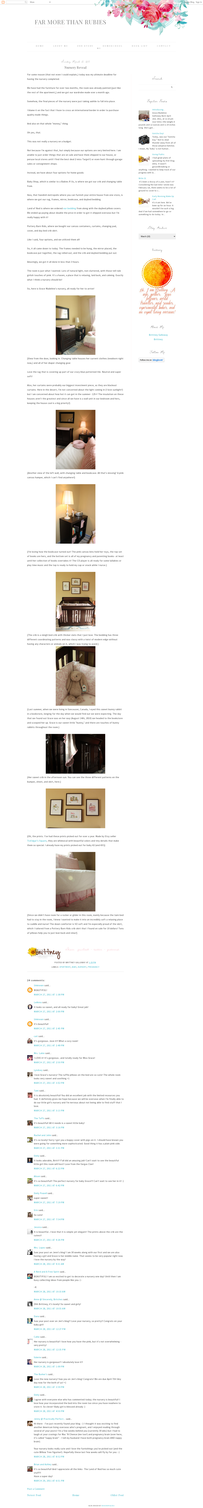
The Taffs (39, 1118)
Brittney (158, 339)
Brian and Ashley (43, 1464)
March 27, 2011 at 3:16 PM (49, 1127)
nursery (82, 967)
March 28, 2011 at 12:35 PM (50, 1349)
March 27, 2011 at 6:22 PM (49, 1168)
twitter (98, 949)
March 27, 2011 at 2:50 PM (49, 1062)
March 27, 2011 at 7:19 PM (49, 1202)
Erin (36, 1210)
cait (36, 1036)
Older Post (117, 1495)
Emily (36, 1155)
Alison (37, 1176)
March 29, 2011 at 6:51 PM (49, 1480)
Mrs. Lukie (39, 1053)
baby (74, 967)
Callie (37, 1336)
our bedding (69, 208)
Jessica (38, 1227)
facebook (83, 949)
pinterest (113, 949)
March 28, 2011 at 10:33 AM (49, 1291)
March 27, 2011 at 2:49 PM (49, 1045)
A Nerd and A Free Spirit (46, 1271)
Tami (36, 1090)
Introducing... (158, 109)
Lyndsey (38, 1070)
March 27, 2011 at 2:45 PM (49, 1028)
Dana (36, 1316)
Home (40, 46)
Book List (140, 46)
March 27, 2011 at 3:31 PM (49, 1148)
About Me (60, 46)
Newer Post (34, 1495)
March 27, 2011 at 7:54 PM (49, 1219)
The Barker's (41, 1374)
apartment (65, 967)
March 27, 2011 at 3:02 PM (49, 1082)
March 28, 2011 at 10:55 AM (49, 1308)
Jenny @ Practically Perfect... (49, 1418)
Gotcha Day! (158, 133)
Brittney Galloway (158, 334)
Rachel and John (42, 1135)
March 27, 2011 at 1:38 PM (49, 994)
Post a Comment (36, 1488)
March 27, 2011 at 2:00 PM (49, 1011)
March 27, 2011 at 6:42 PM (49, 1185)
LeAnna (38, 1002)
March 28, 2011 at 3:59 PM (49, 1387)
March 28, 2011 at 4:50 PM (49, 1411)
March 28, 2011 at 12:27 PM (50, 1329)
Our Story (85, 46)
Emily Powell (40, 1193)
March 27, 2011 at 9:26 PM (49, 1239)
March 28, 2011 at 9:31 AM (49, 1264)
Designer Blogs (108, 1506)
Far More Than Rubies (70, 22)
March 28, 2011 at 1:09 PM (49, 1366)
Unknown (39, 985)
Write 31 (142, 178)
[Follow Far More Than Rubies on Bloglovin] (151, 361)
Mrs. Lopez (39, 1247)
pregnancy (93, 967)
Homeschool (113, 46)
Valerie (37, 1357)
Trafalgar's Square (37, 840)
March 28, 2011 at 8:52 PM (49, 1456)
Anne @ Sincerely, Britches (48, 1299)
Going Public (158, 154)
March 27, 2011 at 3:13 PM (49, 1110)
